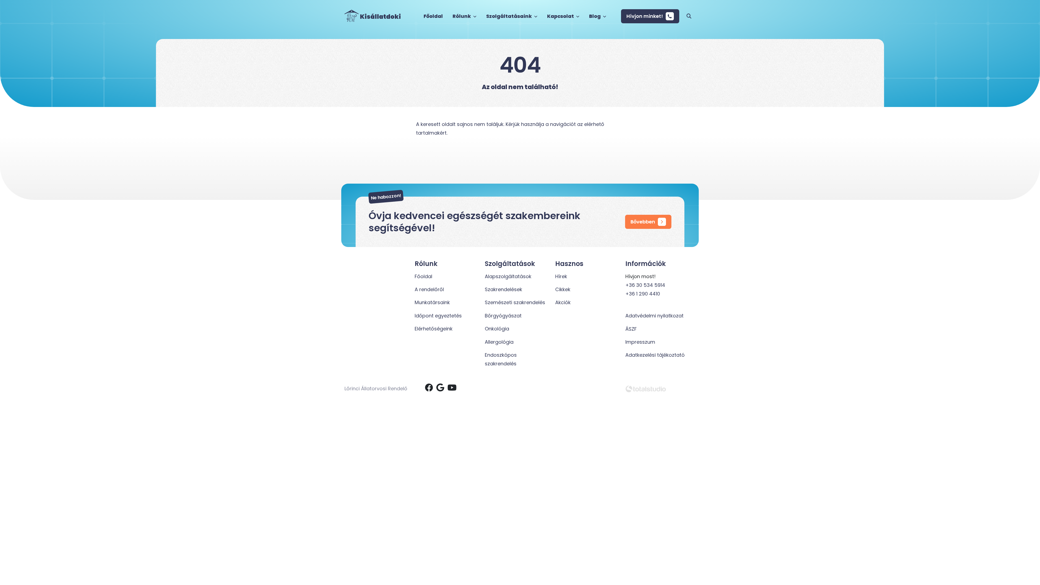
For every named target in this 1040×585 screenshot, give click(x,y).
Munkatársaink (432, 302)
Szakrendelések (503, 289)
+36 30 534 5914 (645, 285)
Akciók (563, 302)
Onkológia (497, 328)
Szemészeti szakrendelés (515, 302)
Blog (595, 16)
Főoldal (433, 16)
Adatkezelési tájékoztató (655, 355)
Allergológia (499, 342)
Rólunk (462, 16)
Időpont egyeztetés (438, 315)
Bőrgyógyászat (503, 315)
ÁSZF (631, 329)
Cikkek (562, 289)
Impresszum (640, 342)
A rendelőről (429, 289)
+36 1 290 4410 (642, 293)
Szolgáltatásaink (509, 16)
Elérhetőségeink (434, 328)
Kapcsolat (561, 16)
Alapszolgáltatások (508, 276)
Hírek (561, 276)
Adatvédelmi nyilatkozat (654, 315)
